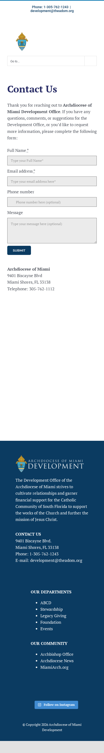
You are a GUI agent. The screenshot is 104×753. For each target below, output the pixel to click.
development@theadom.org (52, 11)
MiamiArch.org (54, 667)
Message (15, 212)
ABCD (45, 602)
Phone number (20, 192)
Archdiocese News (57, 660)
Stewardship (51, 609)
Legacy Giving (53, 615)
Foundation (50, 622)
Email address (21, 171)
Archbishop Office (57, 654)
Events (46, 628)
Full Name (18, 150)
